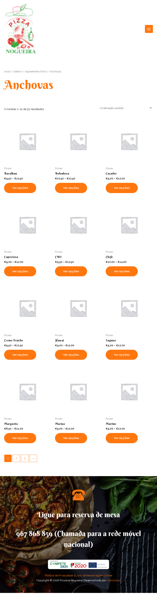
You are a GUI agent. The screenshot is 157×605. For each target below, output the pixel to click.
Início (7, 71)
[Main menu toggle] (149, 29)
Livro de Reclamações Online (94, 575)
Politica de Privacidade (59, 575)
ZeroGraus (113, 580)
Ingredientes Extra (35, 71)
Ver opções (20, 187)
